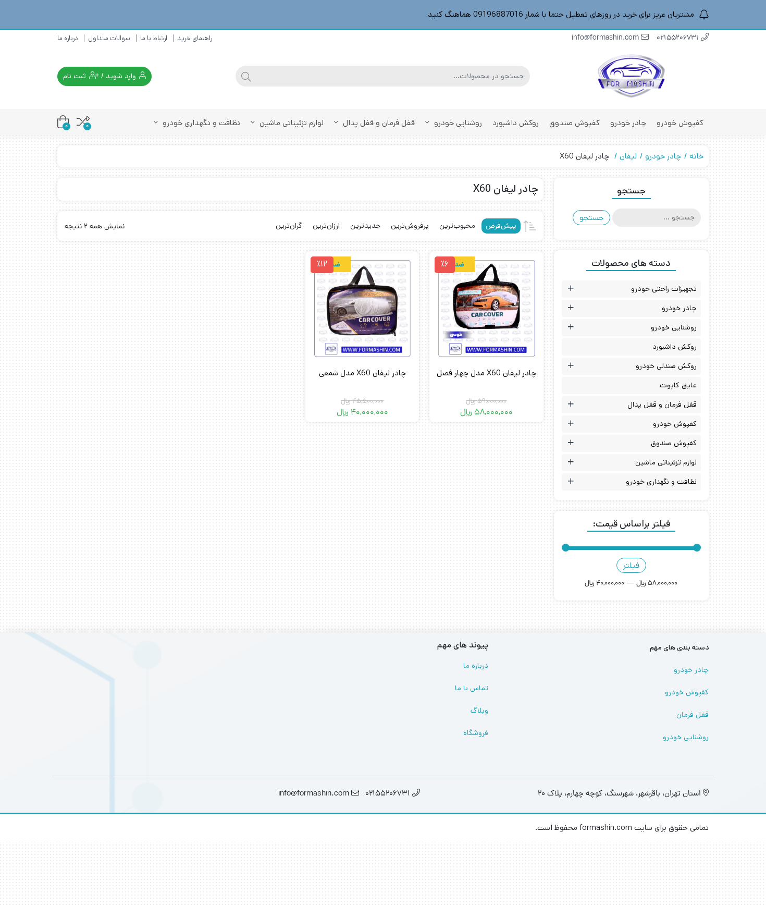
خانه (696, 156)
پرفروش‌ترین (410, 226)
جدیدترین (365, 226)
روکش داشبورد (515, 122)
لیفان (628, 156)
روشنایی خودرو (457, 122)
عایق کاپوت (678, 385)
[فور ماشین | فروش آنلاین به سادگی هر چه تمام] (631, 76)
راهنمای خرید (194, 38)
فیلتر (631, 565)
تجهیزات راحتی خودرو (664, 289)
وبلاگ (479, 710)
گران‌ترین (289, 226)
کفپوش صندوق (574, 122)
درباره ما (67, 38)
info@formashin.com (606, 38)
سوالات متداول (109, 38)
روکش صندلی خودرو (666, 366)
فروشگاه (475, 733)
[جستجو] (246, 76)
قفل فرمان (692, 714)
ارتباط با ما (153, 38)
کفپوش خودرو (680, 122)
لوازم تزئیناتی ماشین (290, 122)
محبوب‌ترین (457, 226)
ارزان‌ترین (326, 226)
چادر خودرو (628, 122)
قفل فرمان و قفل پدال (378, 122)
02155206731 (679, 38)
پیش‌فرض (501, 226)
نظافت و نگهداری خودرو (200, 122)
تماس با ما (471, 688)
